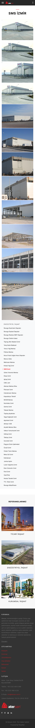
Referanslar (5, 664)
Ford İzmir (7, 471)
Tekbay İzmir (8, 437)
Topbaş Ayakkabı (9, 413)
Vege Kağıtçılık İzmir (10, 417)
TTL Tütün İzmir (9, 482)
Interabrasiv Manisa (10, 393)
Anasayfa (4, 650)
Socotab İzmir (8, 441)
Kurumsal (4, 654)
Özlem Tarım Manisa (10, 451)
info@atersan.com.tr (13, 694)
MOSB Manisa (8, 400)
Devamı (4, 641)
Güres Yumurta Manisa (11, 372)
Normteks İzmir (9, 403)
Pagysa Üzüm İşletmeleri (11, 444)
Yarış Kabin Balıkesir (10, 345)
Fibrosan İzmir (8, 389)
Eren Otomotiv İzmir (10, 468)
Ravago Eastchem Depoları (12, 328)
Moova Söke (8, 359)
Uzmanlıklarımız (6, 657)
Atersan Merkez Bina (10, 386)
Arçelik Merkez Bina (10, 427)
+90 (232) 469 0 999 (14, 686)
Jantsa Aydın (8, 461)
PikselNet (21, 725)
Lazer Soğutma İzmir (10, 465)
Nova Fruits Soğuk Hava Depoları (14, 355)
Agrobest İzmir (8, 420)
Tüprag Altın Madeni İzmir (12, 342)
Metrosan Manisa (9, 362)
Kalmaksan (7, 458)
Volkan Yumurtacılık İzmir (12, 430)
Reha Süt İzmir (8, 454)
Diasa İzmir (7, 376)
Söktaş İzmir (8, 434)
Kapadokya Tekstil (10, 396)
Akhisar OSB (8, 424)
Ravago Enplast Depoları (11, 331)
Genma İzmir (8, 406)
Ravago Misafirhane (10, 485)
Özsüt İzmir (7, 447)
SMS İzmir (7, 369)
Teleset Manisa (8, 410)
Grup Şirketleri (5, 661)
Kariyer (3, 668)
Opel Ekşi (7, 475)
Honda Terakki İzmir (10, 478)
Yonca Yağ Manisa (9, 348)
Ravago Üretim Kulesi (10, 338)
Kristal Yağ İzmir (9, 365)
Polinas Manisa (8, 352)
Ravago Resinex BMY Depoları (13, 335)
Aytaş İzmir (7, 379)
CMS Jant (7, 383)
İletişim (3, 671)
